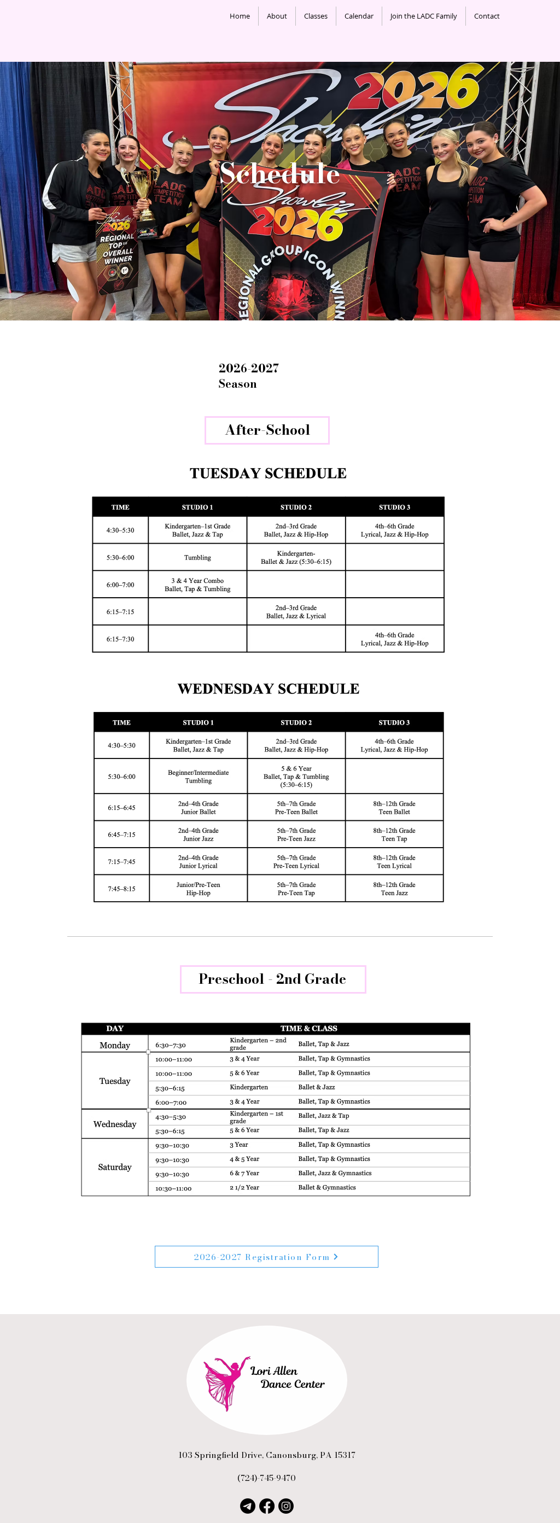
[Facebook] (267, 1506)
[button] (277, 16)
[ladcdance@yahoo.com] (247, 1506)
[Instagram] (286, 1506)
